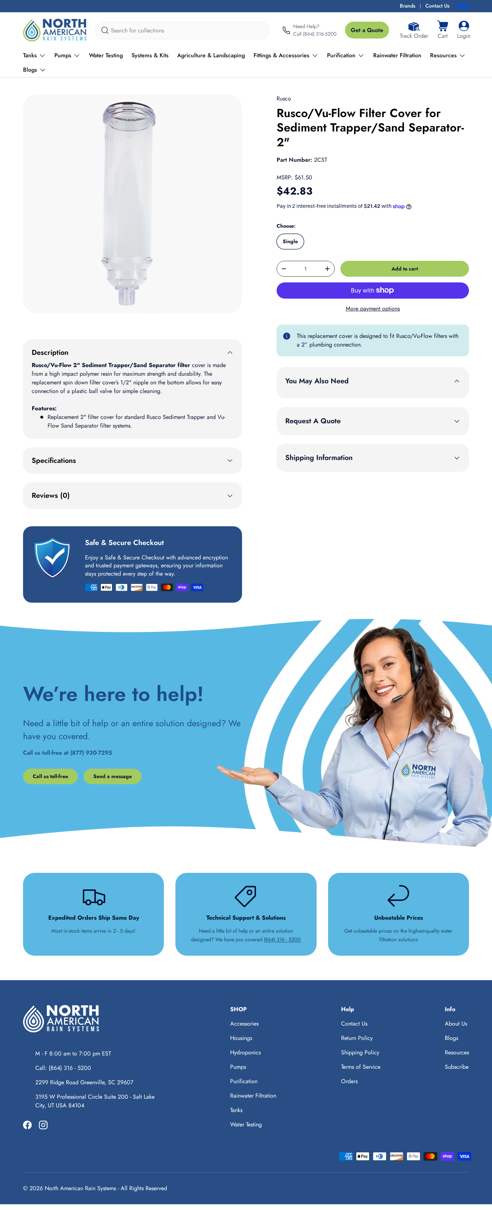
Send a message (112, 776)
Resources (443, 55)
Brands (407, 5)
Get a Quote (367, 30)
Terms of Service (360, 1067)
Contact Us (437, 5)
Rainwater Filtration (397, 55)
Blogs (30, 70)
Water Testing (106, 55)
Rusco (284, 98)
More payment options (373, 308)
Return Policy (357, 1038)
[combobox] (182, 30)
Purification (341, 55)
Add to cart (405, 268)
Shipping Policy (360, 1052)
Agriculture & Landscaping (211, 55)
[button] (443, 30)
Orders (349, 1081)
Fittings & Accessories (281, 55)
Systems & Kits (150, 55)
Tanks (30, 55)
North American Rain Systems (80, 1188)
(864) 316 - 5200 (282, 939)
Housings (241, 1038)
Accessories (244, 1023)
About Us (456, 1023)
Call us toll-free (50, 776)
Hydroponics (245, 1052)
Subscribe (457, 1067)
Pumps (62, 55)
